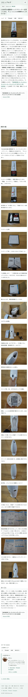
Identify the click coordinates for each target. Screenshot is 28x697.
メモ (9, 686)
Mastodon (12, 667)
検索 (12, 686)
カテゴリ (17, 686)
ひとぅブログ (6, 2)
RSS (22, 688)
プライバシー (16, 688)
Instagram (10, 669)
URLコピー (20, 18)
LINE (15, 18)
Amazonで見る (6, 97)
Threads (10, 18)
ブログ (2, 686)
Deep (6, 686)
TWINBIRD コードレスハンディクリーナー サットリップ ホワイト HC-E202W (14, 84)
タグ (23, 686)
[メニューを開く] (25, 2)
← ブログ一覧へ (5, 679)
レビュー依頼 (4, 688)
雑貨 (14, 6)
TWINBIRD (7, 645)
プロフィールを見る (12, 672)
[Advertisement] (14, 113)
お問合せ (10, 688)
